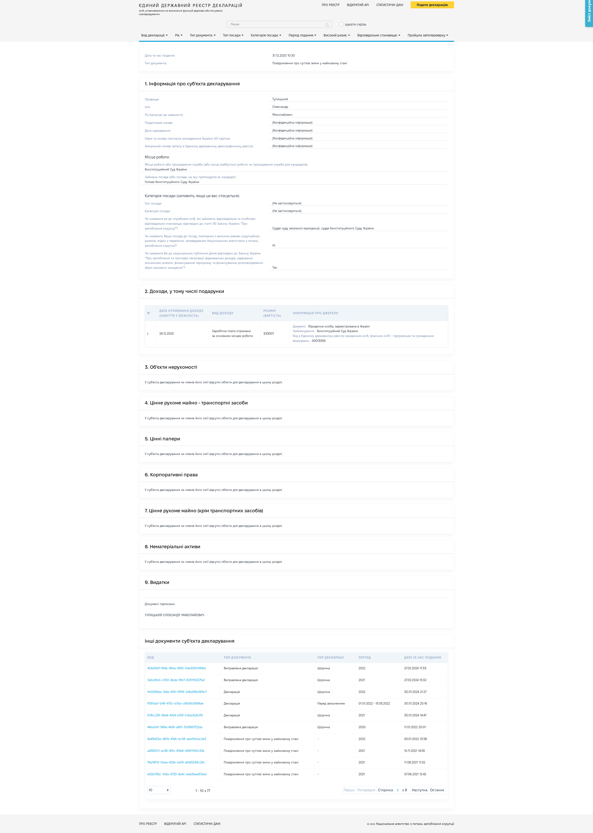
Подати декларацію (432, 5)
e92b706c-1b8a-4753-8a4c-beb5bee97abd (177, 774)
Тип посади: (232, 35)
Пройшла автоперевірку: (427, 35)
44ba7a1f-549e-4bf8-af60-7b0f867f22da (174, 727)
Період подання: (301, 35)
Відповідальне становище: (377, 35)
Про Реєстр (331, 4)
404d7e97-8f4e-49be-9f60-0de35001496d (176, 668)
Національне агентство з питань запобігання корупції (415, 823)
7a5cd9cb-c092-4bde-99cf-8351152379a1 (176, 680)
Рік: (177, 35)
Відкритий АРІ (358, 4)
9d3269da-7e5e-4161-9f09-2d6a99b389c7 (177, 691)
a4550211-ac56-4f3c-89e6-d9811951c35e (175, 750)
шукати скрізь (355, 24)
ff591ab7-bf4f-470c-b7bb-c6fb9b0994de (175, 703)
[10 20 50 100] (158, 790)
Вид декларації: (153, 35)
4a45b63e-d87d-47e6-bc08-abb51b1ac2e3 (176, 738)
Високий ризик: (335, 35)
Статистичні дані (389, 4)
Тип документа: (201, 35)
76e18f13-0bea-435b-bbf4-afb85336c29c (176, 762)
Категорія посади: (264, 35)
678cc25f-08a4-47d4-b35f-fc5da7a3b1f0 (175, 715)
